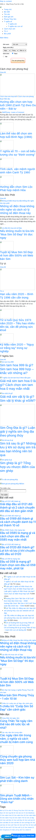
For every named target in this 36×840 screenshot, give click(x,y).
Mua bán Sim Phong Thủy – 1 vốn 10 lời (17, 696)
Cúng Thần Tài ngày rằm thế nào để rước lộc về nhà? (16, 724)
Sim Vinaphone (6, 830)
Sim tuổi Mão (5, 822)
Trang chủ (8, 9)
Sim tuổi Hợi (30, 820)
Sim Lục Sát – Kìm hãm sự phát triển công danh (17, 779)
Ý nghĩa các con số (15, 26)
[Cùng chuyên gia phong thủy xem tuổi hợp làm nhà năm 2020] (7, 750)
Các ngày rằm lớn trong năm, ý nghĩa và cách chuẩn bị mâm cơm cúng (16, 739)
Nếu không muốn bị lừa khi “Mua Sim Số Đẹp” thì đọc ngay (17, 234)
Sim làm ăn (20, 813)
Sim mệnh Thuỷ (8, 818)
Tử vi (6, 31)
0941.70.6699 (11, 836)
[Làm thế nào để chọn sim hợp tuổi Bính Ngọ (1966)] (7, 127)
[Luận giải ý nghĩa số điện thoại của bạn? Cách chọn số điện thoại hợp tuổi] (20, 587)
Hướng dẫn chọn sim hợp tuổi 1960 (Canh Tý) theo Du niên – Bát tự (18, 105)
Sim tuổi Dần (8, 820)
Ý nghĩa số (8, 21)
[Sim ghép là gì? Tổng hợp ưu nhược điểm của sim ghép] (6, 460)
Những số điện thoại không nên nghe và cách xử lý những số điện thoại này (17, 209)
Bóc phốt (7, 34)
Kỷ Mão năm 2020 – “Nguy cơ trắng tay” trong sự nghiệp (17, 348)
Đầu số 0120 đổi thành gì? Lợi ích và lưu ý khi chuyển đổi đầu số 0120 (17, 551)
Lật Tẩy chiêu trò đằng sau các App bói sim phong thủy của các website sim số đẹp (19, 617)
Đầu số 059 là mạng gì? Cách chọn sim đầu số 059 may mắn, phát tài (18, 565)
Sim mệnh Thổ (20, 818)
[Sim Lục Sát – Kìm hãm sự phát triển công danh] (7, 771)
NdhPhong (6, 112)
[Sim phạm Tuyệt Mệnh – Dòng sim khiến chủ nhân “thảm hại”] (7, 789)
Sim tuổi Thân (13, 825)
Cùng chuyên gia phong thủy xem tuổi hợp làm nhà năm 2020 (17, 760)
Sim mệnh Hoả (8, 815)
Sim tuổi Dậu (19, 820)
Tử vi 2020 (26, 830)
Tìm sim (7, 14)
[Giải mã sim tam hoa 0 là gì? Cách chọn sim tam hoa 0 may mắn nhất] (15, 377)
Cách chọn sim (9, 29)
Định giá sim (8, 17)
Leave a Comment (17, 112)
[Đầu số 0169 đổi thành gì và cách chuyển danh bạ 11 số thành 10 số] (10, 515)
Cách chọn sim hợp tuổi (8, 96)
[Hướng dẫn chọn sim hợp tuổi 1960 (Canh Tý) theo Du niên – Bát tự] (17, 84)
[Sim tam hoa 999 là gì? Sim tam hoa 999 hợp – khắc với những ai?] (7, 362)
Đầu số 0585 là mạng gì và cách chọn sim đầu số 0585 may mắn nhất (17, 536)
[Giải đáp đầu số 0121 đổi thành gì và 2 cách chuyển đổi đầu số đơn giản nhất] (10, 501)
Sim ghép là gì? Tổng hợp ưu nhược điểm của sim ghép (17, 467)
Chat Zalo (30, 836)
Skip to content (6, 1)
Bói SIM (7, 12)
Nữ (6, 56)
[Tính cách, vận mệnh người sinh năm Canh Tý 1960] (7, 162)
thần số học (17, 830)
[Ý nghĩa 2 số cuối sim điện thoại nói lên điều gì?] (20, 578)
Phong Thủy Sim (10, 19)
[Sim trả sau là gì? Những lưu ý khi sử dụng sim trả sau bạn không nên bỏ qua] (6, 440)
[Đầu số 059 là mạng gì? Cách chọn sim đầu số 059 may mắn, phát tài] (10, 559)
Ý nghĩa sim (12, 24)
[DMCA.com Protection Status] (6, 839)
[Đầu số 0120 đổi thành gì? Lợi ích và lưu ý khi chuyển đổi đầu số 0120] (10, 544)
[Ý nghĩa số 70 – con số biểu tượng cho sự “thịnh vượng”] (7, 145)
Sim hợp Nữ (11, 813)
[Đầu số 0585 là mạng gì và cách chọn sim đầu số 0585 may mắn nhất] (12, 530)
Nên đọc (7, 99)
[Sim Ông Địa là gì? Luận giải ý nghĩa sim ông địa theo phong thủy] (17, 415)
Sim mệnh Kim (20, 815)
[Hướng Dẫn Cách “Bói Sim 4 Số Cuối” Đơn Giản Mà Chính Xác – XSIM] (20, 599)
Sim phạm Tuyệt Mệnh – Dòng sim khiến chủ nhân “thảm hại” (17, 799)
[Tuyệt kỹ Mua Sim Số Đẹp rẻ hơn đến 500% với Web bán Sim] (7, 246)
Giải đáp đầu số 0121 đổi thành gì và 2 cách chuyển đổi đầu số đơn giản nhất (17, 507)
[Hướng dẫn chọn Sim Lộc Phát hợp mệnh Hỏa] (7, 180)
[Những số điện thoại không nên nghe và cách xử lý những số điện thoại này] (17, 201)
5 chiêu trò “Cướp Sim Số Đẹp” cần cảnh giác (16, 707)
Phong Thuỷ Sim (21, 810)
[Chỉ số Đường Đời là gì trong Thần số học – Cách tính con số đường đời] (20, 624)
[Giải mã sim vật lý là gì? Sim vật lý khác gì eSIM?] (6, 393)
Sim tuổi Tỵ (19, 827)
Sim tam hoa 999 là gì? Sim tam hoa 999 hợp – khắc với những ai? (17, 369)
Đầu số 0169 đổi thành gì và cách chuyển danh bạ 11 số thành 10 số (18, 522)
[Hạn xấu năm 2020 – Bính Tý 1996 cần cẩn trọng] (17, 279)
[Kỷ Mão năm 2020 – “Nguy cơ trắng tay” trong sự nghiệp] (7, 338)
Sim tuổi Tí (10, 827)
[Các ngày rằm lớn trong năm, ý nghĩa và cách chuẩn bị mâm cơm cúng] (11, 732)
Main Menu (4, 38)
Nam (15, 53)
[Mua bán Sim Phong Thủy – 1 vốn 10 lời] (18, 691)
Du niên (9, 810)
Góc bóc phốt (4, 203)
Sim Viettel (29, 827)
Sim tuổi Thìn (25, 825)
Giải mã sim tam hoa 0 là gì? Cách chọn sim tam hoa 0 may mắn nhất (18, 384)
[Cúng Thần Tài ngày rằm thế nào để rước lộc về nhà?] (9, 718)
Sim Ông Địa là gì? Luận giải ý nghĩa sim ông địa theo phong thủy (17, 431)
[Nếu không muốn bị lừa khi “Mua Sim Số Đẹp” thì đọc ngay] (11, 228)
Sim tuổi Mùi (16, 822)
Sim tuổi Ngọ (27, 822)
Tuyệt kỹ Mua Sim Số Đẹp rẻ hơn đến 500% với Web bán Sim (16, 255)
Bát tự (3, 810)
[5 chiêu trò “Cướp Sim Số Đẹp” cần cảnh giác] (16, 703)
